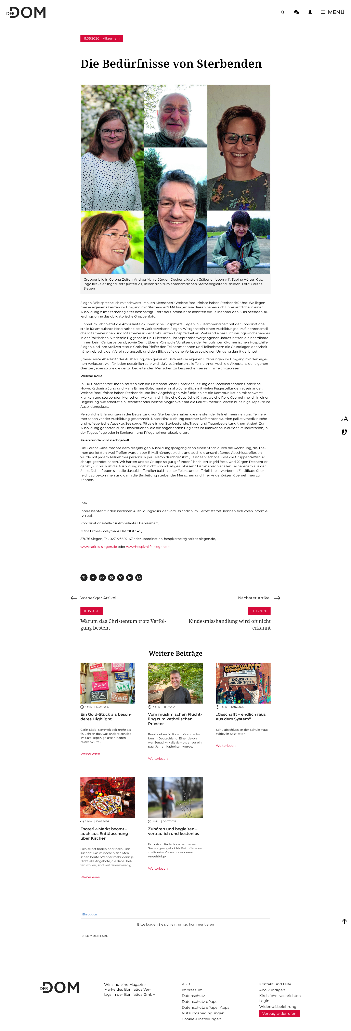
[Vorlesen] (344, 431)
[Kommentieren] (296, 12)
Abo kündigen (272, 990)
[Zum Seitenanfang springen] (344, 921)
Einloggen (89, 914)
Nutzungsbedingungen (203, 1013)
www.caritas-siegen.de (98, 547)
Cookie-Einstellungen (201, 1019)
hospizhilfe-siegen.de (152, 547)
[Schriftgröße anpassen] (344, 418)
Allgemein (111, 38)
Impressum (192, 990)
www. (130, 547)
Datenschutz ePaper (200, 1001)
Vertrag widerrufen (279, 1013)
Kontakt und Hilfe (275, 984)
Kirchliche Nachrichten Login (280, 998)
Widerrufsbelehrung (277, 1006)
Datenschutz (193, 995)
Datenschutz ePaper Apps (205, 1007)
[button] (84, 577)
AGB (186, 984)
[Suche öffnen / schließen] (283, 12)
